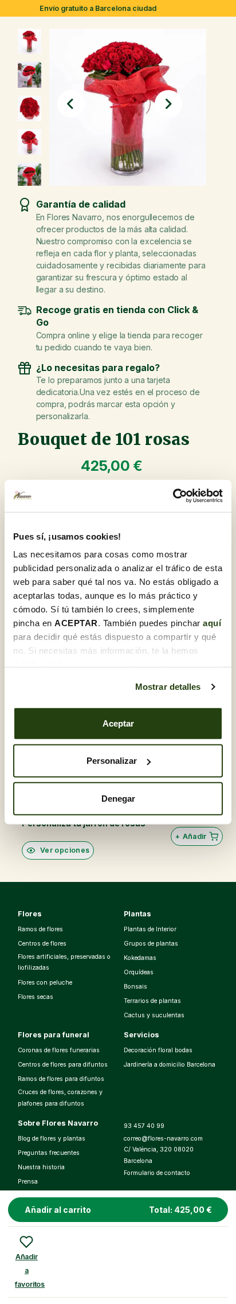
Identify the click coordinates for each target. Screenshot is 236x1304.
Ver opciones (64, 850)
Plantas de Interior (150, 929)
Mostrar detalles (168, 687)
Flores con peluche (45, 982)
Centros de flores (42, 943)
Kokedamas (140, 958)
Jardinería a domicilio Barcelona (169, 1064)
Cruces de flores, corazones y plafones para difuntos (60, 1097)
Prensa (28, 1181)
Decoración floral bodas (158, 1050)
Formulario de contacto (157, 1173)
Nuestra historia (41, 1167)
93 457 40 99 (144, 1126)
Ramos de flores (40, 929)
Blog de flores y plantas (51, 1138)
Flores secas (35, 997)
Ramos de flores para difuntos (61, 1079)
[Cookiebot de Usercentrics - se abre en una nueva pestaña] (173, 496)
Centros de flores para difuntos (63, 1064)
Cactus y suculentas (154, 1015)
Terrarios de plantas (152, 1001)
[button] (71, 104)
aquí (212, 623)
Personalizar (111, 761)
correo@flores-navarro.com (163, 1138)
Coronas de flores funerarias (59, 1050)
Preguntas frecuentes (49, 1153)
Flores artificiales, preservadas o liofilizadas (64, 962)
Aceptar (118, 723)
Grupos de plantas (151, 943)
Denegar (118, 798)
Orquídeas (139, 972)
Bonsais (135, 986)
